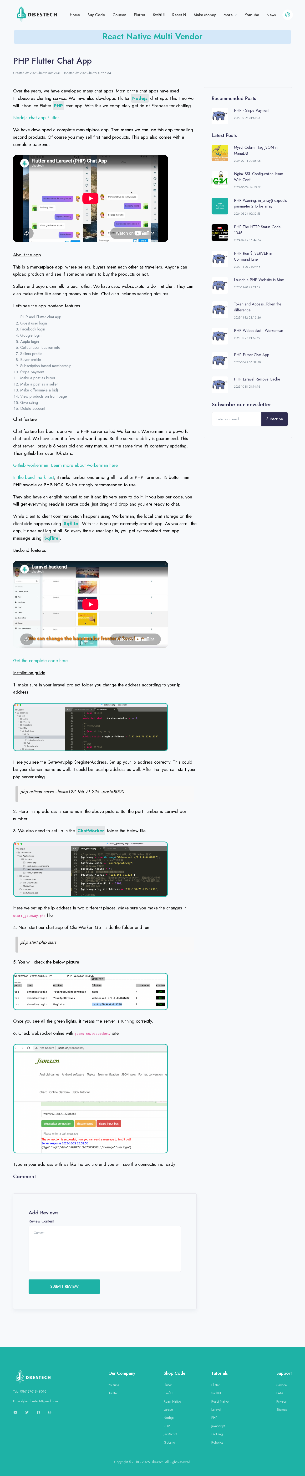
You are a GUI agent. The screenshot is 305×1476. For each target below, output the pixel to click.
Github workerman (30, 465)
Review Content (41, 1221)
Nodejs (168, 1417)
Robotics (217, 1442)
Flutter (139, 15)
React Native (172, 1401)
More (229, 15)
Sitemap (281, 1409)
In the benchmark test (33, 477)
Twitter (113, 1393)
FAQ (279, 1393)
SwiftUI (159, 15)
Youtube (252, 15)
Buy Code (96, 15)
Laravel (168, 1409)
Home (75, 15)
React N (179, 15)
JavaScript (170, 1434)
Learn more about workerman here (84, 465)
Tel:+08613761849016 (29, 1391)
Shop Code (174, 1373)
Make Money (205, 15)
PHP (167, 1426)
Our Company (121, 1373)
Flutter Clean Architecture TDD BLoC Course (152, 34)
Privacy (281, 1401)
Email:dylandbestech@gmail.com (35, 1401)
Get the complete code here (40, 660)
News (271, 15)
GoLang (169, 1442)
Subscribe (274, 419)
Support (284, 1373)
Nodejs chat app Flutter (36, 117)
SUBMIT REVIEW (64, 1286)
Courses (119, 15)
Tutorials (219, 1373)
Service (281, 1385)
